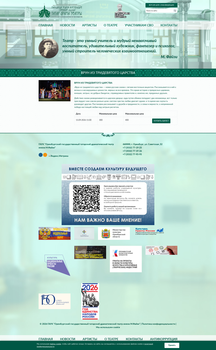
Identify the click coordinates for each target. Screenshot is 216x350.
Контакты (168, 25)
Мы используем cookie (108, 327)
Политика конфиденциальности (158, 324)
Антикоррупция (163, 339)
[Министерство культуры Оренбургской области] (114, 233)
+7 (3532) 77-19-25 (132, 148)
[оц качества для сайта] (161, 250)
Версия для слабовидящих (161, 5)
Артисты (89, 25)
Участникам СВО (139, 25)
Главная (46, 25)
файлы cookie (55, 344)
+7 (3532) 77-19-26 (132, 151)
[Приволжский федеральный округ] (54, 233)
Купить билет (161, 121)
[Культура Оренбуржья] (84, 233)
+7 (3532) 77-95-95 (132, 154)
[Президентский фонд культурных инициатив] (126, 259)
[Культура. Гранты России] (150, 231)
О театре (111, 25)
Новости (67, 25)
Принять (172, 345)
